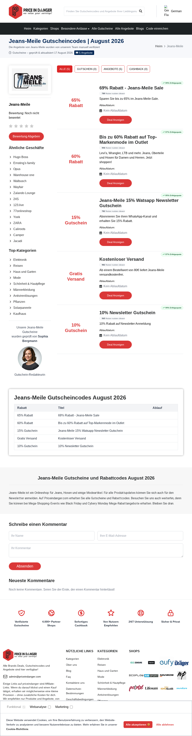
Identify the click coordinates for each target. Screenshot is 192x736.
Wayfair (18, 187)
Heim (27, 28)
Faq (68, 676)
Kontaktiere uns (75, 682)
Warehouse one (23, 175)
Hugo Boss (20, 157)
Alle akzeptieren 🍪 (138, 724)
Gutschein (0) (87, 68)
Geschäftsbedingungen (80, 699)
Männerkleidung (24, 289)
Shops (54, 28)
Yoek (16, 217)
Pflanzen (19, 301)
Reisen (18, 265)
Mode (17, 277)
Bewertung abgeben (26, 136)
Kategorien (40, 28)
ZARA (17, 223)
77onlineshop (22, 211)
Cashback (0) (138, 68)
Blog (68, 670)
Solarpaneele (22, 307)
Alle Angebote (124, 28)
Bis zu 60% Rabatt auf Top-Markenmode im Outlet (128, 139)
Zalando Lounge (24, 193)
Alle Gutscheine (102, 28)
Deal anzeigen (115, 119)
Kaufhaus (19, 313)
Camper (18, 235)
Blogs (140, 28)
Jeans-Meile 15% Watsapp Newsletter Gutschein (138, 203)
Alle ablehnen (165, 724)
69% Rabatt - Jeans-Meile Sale (131, 87)
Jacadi (17, 241)
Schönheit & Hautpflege (29, 283)
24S (16, 199)
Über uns (71, 664)
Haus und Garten (24, 271)
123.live (18, 205)
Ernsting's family (24, 163)
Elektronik (20, 259)
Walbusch (19, 181)
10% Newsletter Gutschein (127, 312)
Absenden (24, 566)
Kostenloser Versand (121, 259)
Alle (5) (64, 68)
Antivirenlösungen (25, 295)
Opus (16, 169)
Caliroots (19, 229)
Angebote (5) (113, 68)
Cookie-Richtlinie (17, 729)
